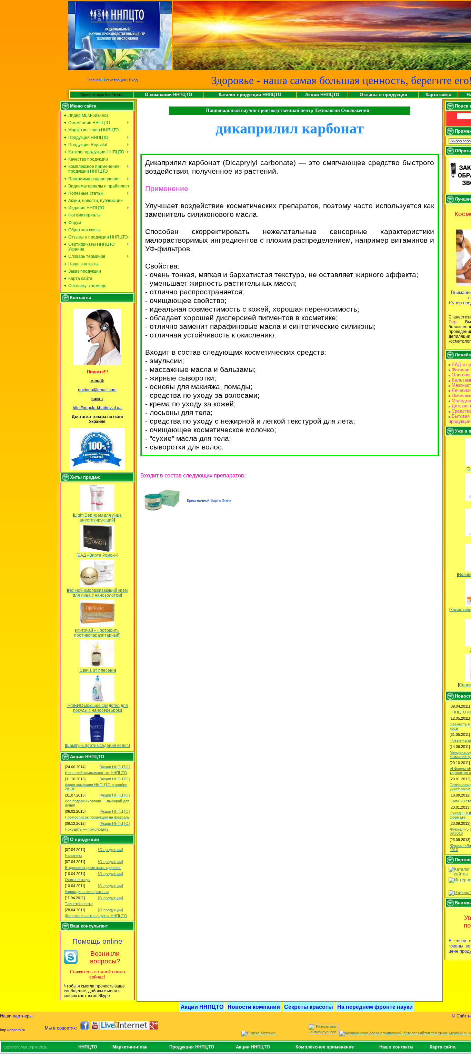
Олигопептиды (77, 880)
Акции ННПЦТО (115, 767)
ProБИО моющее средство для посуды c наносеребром (98, 708)
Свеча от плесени (97, 670)
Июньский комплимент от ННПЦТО (96, 773)
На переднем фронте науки (375, 1007)
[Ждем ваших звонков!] (97, 337)
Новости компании (254, 1007)
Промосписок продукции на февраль (97, 817)
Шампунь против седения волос (97, 745)
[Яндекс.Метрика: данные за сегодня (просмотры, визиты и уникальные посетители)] (258, 1033)
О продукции (110, 850)
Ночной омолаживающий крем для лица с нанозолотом (98, 593)
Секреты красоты (308, 1007)
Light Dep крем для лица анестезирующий (98, 518)
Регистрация (115, 80)
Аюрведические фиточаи (87, 892)
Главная (94, 80)
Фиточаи (460, 369)
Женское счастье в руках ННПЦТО (96, 916)
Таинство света (78, 904)
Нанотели (73, 855)
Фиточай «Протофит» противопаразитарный (96, 633)
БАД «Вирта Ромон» (97, 555)
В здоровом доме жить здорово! (93, 867)
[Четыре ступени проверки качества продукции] (97, 449)
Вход (133, 80)
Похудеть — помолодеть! (87, 829)
